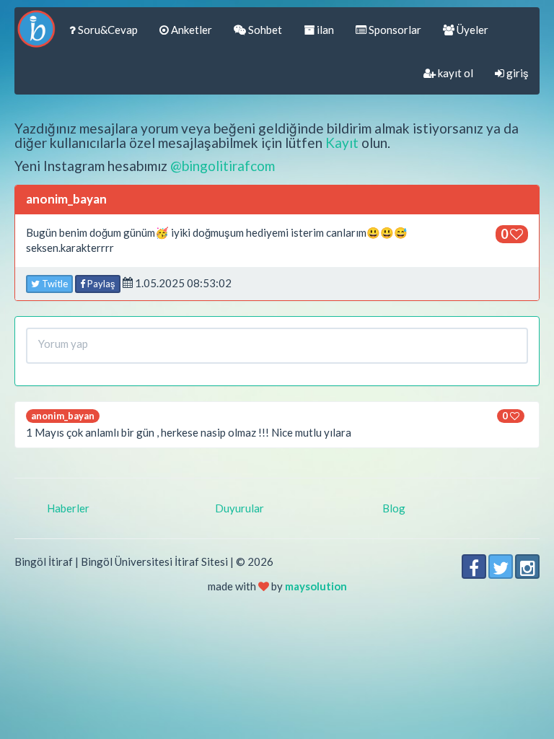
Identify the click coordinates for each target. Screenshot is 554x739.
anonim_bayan (62, 415)
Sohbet (264, 29)
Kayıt (342, 142)
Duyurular (239, 508)
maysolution (316, 586)
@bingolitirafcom (222, 165)
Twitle (54, 283)
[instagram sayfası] (527, 566)
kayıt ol (454, 72)
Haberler (68, 508)
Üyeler (471, 29)
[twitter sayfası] (500, 566)
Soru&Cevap (107, 29)
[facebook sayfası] (474, 566)
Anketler (190, 29)
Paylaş (100, 283)
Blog (393, 508)
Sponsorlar (393, 29)
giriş (516, 72)
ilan (324, 29)
